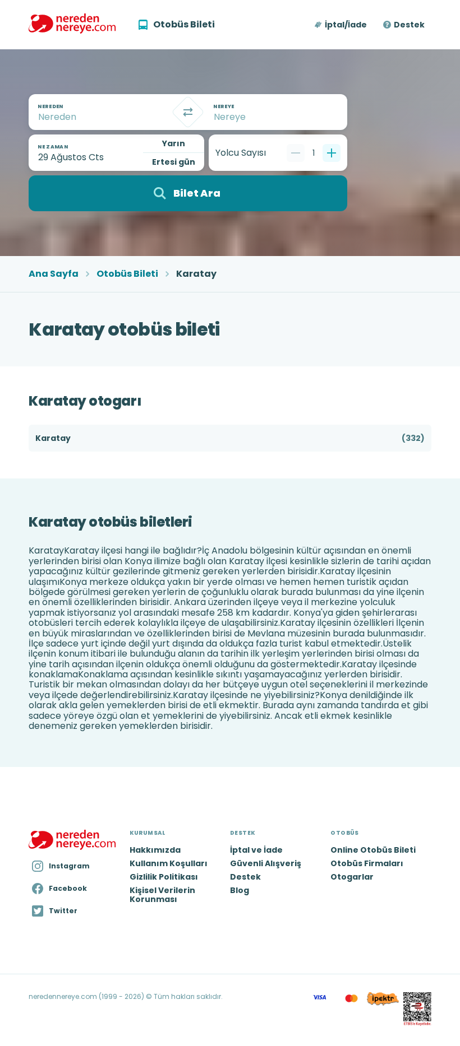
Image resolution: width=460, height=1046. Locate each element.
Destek (409, 24)
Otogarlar (352, 876)
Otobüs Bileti (127, 274)
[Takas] (188, 112)
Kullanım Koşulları (169, 863)
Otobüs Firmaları (366, 863)
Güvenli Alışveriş (265, 863)
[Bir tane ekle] (332, 153)
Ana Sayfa (54, 274)
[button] (341, 25)
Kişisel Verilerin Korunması (162, 895)
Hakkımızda (155, 850)
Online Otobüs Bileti (373, 850)
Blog (239, 890)
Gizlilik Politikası (164, 876)
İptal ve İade (256, 850)
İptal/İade (346, 24)
